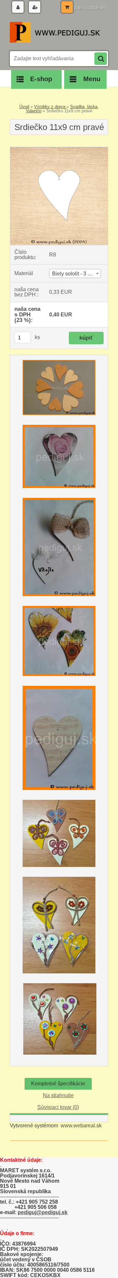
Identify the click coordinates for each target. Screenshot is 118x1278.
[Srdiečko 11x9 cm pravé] (59, 149)
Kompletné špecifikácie (58, 1083)
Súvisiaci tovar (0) (58, 1107)
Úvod (24, 106)
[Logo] (55, 32)
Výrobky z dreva (50, 106)
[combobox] (75, 273)
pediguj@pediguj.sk (43, 1212)
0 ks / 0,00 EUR (90, 8)
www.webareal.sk (81, 1125)
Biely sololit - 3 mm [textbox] (74, 273)
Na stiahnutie (58, 1095)
